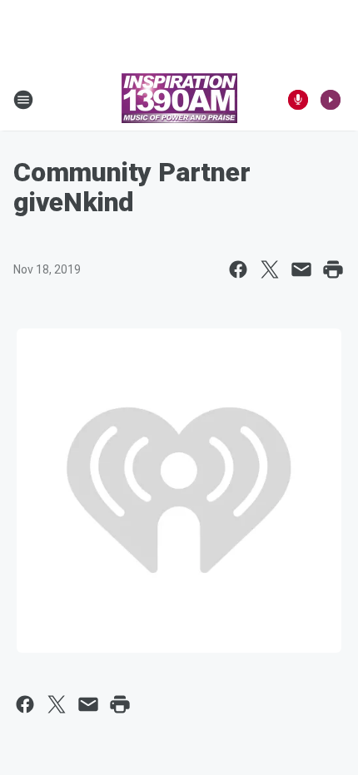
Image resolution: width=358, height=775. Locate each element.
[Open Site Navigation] (23, 100)
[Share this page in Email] (301, 269)
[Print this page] (333, 269)
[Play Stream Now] (331, 100)
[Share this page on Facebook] (238, 269)
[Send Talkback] (298, 100)
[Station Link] (179, 99)
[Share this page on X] (269, 269)
